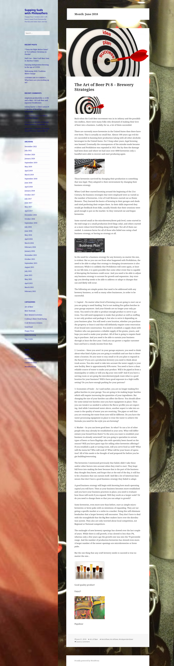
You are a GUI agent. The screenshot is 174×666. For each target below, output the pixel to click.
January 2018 (30, 191)
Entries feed (29, 358)
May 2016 (28, 235)
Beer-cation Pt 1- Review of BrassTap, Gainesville (37, 109)
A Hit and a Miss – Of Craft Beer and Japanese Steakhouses (37, 100)
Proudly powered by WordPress (87, 661)
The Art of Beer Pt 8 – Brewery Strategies (104, 87)
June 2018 (28, 183)
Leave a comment (83, 642)
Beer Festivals (30, 311)
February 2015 (30, 291)
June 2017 (28, 203)
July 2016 (28, 227)
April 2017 (29, 211)
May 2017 (28, 207)
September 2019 (31, 162)
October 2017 (30, 195)
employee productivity (33, 98)
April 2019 (29, 171)
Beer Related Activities (33, 315)
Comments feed (31, 363)
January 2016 (30, 251)
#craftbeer (114, 639)
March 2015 (29, 287)
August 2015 (29, 267)
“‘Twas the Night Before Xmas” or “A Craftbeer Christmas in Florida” (36, 51)
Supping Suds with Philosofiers (36, 11)
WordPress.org (30, 367)
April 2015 (29, 283)
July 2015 (28, 271)
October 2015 (30, 259)
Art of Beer (29, 307)
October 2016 (30, 219)
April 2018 (29, 187)
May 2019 (28, 167)
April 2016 (29, 239)
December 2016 (31, 215)
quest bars (29, 128)
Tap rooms (29, 339)
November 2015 (31, 255)
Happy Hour (29, 331)
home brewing (30, 335)
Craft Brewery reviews (33, 323)
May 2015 (28, 279)
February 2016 (30, 247)
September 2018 (31, 179)
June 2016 (28, 231)
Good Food (29, 327)
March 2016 (29, 243)
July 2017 (28, 199)
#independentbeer (126, 639)
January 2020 (30, 158)
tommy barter (30, 107)
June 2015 (28, 275)
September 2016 (31, 223)
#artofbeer (105, 639)
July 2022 (28, 150)
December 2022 (31, 146)
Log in (27, 354)
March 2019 (29, 175)
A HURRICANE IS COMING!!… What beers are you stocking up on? (37, 80)
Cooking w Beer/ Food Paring (36, 319)
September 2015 (31, 263)
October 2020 (30, 154)
